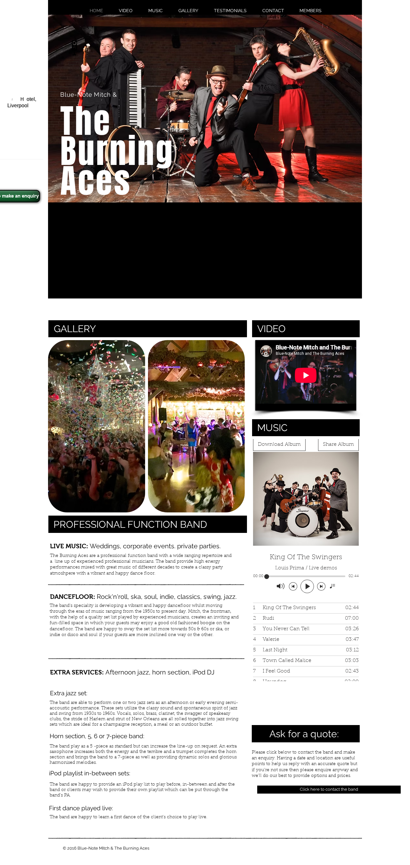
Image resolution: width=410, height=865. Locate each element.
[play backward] (56, 426)
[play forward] (239, 426)
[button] (96, 426)
